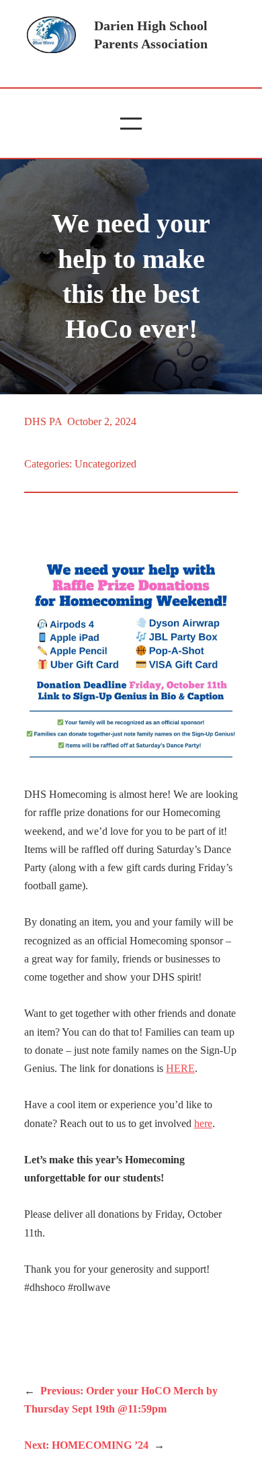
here (203, 1123)
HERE (180, 1068)
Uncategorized (105, 463)
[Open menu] (131, 123)
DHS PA (43, 421)
